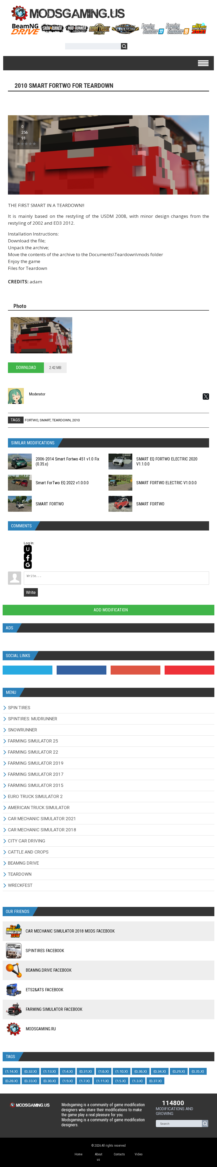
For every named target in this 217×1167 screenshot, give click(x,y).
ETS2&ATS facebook (44, 989)
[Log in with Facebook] (28, 557)
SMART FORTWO (50, 503)
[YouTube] (189, 670)
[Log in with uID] (28, 549)
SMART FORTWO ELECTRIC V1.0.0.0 (166, 482)
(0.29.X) (179, 1071)
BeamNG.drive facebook (48, 970)
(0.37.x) (155, 1081)
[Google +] (135, 670)
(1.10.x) (121, 1071)
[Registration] (146, 47)
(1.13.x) (49, 1071)
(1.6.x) (103, 1071)
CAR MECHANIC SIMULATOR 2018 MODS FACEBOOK (70, 931)
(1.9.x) (67, 1081)
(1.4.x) (67, 1071)
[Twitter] (27, 670)
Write (31, 592)
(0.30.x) (49, 1081)
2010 (76, 420)
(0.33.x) (30, 1081)
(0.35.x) (198, 1071)
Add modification (110, 609)
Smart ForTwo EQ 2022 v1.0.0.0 (62, 482)
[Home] (108, 33)
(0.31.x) (85, 1071)
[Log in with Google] (28, 565)
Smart (45, 420)
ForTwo (31, 420)
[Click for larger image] (41, 335)
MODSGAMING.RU (41, 1028)
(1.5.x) (120, 1081)
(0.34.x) (159, 1071)
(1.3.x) (137, 1081)
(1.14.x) (11, 1071)
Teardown (61, 420)
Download (26, 367)
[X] (206, 396)
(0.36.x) (140, 1071)
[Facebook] (81, 670)
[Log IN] (134, 47)
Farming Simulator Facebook (54, 1009)
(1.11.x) (102, 1081)
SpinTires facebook (45, 950)
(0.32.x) (30, 1071)
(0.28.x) (11, 1081)
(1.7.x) (84, 1081)
